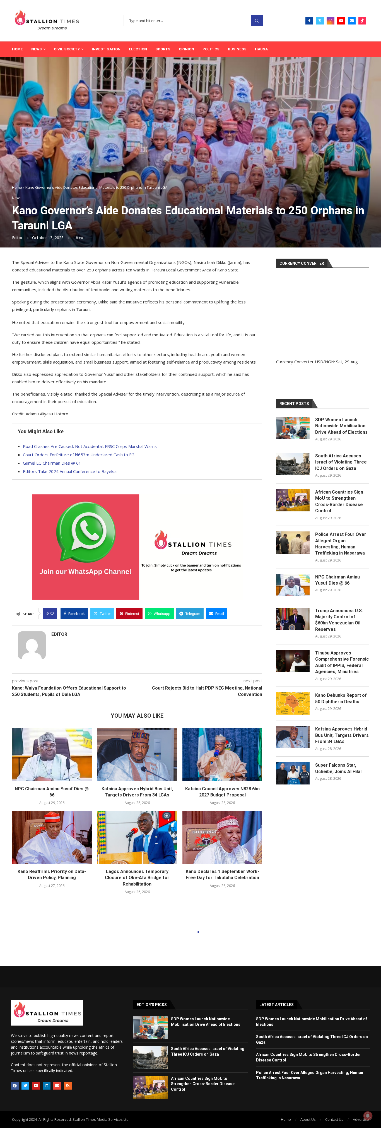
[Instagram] (330, 20)
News (36, 49)
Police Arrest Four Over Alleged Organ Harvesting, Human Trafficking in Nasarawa (340, 544)
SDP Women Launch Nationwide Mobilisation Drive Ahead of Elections (341, 426)
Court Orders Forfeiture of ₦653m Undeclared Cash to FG (78, 454)
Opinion (186, 49)
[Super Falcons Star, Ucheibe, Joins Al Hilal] (293, 773)
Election (138, 49)
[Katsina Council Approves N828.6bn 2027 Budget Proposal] (222, 754)
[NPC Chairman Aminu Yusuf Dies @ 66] (52, 754)
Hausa (261, 49)
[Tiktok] (362, 20)
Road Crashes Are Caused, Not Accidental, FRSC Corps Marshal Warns (90, 446)
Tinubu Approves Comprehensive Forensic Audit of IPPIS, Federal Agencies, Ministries (342, 662)
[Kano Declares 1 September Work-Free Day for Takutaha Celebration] (222, 837)
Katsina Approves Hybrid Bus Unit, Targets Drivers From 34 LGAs (342, 735)
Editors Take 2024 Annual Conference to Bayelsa (70, 471)
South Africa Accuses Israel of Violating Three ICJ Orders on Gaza (341, 462)
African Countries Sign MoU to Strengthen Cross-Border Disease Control (339, 501)
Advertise (361, 1119)
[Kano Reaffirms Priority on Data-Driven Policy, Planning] (52, 837)
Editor (17, 237)
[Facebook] (309, 20)
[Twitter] (320, 20)
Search (257, 20)
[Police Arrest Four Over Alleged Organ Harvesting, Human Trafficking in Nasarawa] (293, 542)
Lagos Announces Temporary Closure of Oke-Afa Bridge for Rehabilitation (137, 878)
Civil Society (67, 49)
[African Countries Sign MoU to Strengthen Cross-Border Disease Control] (293, 500)
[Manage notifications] (367, 1115)
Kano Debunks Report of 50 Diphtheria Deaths (341, 698)
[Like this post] (52, 613)
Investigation (106, 49)
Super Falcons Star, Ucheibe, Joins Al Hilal (338, 768)
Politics (211, 49)
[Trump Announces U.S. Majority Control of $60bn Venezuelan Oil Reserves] (293, 619)
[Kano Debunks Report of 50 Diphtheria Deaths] (293, 703)
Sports (162, 49)
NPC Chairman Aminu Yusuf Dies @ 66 (337, 580)
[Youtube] (341, 20)
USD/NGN (324, 361)
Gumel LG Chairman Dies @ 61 (52, 463)
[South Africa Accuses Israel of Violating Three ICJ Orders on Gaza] (293, 464)
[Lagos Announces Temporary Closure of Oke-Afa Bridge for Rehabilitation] (137, 837)
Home (17, 49)
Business (237, 49)
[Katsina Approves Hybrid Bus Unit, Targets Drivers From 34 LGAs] (137, 754)
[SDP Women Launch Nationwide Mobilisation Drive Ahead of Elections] (293, 428)
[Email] (352, 20)
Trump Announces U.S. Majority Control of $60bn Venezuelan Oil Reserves (339, 620)
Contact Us (334, 1119)
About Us (308, 1119)
